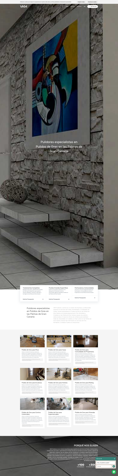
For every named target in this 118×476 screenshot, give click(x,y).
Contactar (79, 6)
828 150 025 (93, 6)
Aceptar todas (81, 2)
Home (67, 6)
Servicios (73, 6)
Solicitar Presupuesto (28, 299)
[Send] (114, 466)
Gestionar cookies (92, 2)
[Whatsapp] (114, 472)
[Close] (114, 458)
